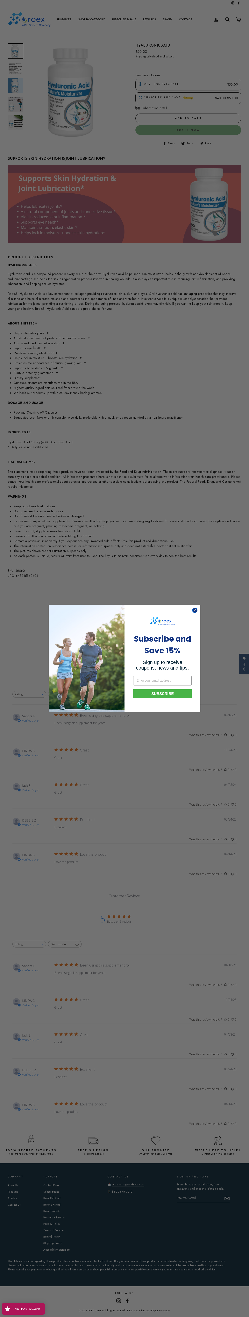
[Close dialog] (194, 610)
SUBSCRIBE (162, 693)
